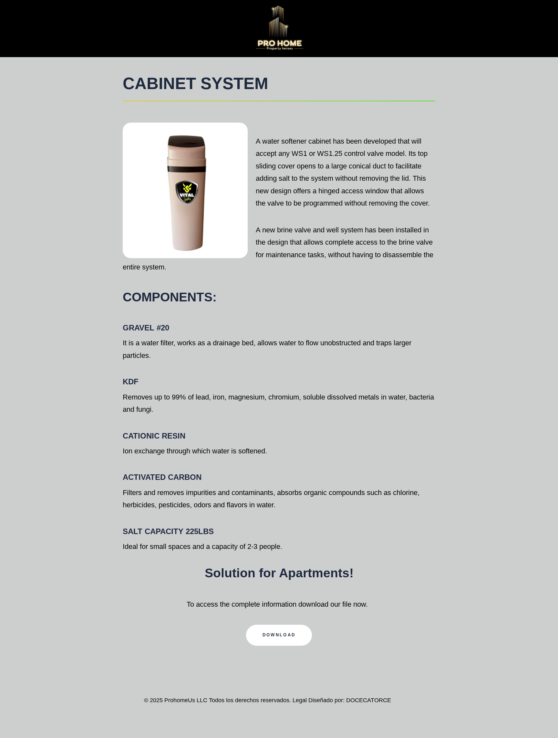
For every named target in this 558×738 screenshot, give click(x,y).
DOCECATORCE (368, 700)
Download (279, 634)
